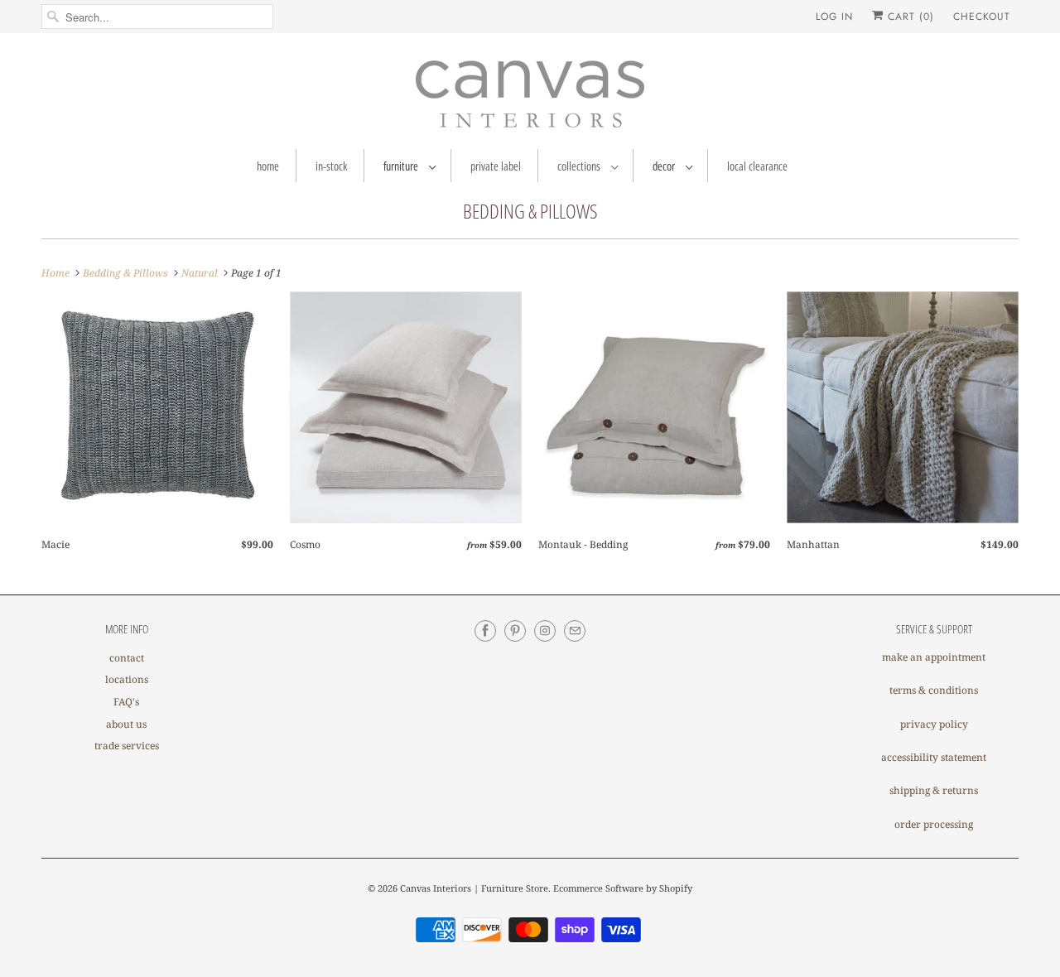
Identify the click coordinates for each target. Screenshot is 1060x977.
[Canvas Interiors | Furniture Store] (530, 95)
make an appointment (933, 657)
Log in (834, 16)
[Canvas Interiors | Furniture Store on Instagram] (545, 631)
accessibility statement (933, 757)
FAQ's (126, 702)
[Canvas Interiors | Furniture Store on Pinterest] (515, 631)
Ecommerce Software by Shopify (622, 888)
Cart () (909, 16)
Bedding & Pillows (530, 210)
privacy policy (934, 724)
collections (580, 166)
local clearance (757, 166)
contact (126, 658)
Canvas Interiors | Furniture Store (474, 888)
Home (268, 166)
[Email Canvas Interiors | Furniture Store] (574, 631)
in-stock (331, 166)
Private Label (495, 166)
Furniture (402, 166)
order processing (933, 824)
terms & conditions (933, 690)
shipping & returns (933, 790)
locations (126, 679)
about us (126, 724)
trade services (126, 746)
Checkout (981, 16)
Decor (665, 166)
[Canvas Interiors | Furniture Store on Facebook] (485, 631)
